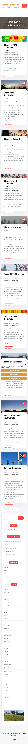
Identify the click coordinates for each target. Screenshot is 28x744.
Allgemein (13, 54)
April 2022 (6, 654)
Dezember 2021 (7, 664)
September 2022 (7, 645)
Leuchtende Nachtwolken (9, 93)
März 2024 (6, 602)
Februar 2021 (7, 694)
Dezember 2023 (7, 609)
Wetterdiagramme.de (10, 5)
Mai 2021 (6, 684)
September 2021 (7, 671)
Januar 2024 (7, 605)
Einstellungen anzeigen (14, 378)
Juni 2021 (6, 681)
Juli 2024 (6, 596)
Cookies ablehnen (14, 374)
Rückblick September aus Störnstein (13, 416)
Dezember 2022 (7, 635)
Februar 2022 (7, 658)
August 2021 (7, 674)
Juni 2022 (6, 651)
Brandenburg (7, 573)
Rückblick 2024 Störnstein (10, 46)
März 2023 (6, 625)
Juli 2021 (6, 677)
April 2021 (6, 687)
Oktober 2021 (7, 667)
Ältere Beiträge (10, 509)
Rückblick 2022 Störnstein (10, 317)
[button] (26, 365)
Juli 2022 (6, 648)
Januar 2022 (7, 661)
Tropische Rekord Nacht (9, 551)
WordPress (14, 739)
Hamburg (16, 101)
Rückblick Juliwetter (13, 139)
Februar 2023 (7, 628)
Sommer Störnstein (12, 468)
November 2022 (7, 638)
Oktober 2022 (7, 641)
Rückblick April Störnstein (10, 182)
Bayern (17, 54)
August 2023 (7, 615)
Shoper (4, 737)
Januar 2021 (7, 697)
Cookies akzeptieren (14, 370)
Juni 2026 (6, 589)
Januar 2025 (7, 592)
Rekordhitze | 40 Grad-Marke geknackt (12, 541)
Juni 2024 (6, 599)
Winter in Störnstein (12, 227)
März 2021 (6, 690)
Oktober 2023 (7, 612)
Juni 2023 (6, 618)
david (7, 50)
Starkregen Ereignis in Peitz (10, 548)
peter (7, 98)
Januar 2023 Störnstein (14, 274)
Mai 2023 (6, 622)
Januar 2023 (7, 631)
